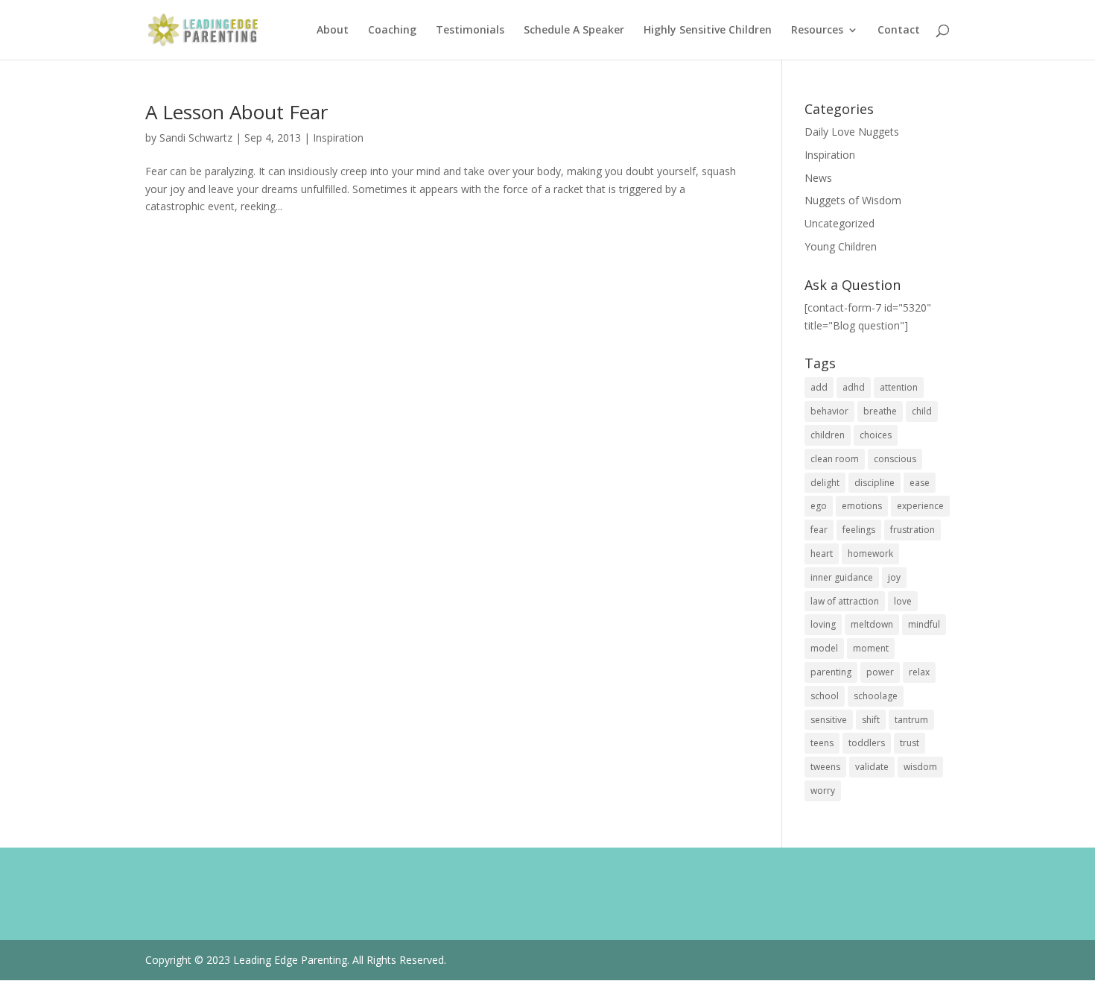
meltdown (872, 624)
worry (822, 790)
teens (822, 742)
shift (871, 719)
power (880, 672)
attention (899, 387)
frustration (912, 529)
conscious (895, 458)
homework (870, 553)
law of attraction (844, 601)
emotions (862, 505)
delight (825, 482)
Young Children (840, 246)
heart (821, 553)
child (922, 411)
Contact (898, 31)
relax (919, 672)
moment (871, 648)
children (827, 435)
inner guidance (841, 577)
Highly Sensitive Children (708, 31)
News (818, 178)
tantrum (911, 719)
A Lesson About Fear (236, 111)
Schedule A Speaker (574, 31)
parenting (830, 672)
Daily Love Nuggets (851, 131)
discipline (874, 482)
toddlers (866, 742)
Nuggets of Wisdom (852, 200)
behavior (829, 411)
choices (876, 435)
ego (818, 505)
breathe (880, 411)
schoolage (876, 696)
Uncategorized (839, 223)
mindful (924, 624)
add (819, 387)
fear (819, 529)
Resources (817, 31)
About (333, 31)
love (903, 601)
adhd (853, 387)
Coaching (392, 31)
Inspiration (338, 137)
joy (894, 577)
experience (920, 505)
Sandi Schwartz (195, 137)
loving (823, 624)
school (824, 696)
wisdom (920, 766)
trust (909, 742)
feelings (858, 529)
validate (872, 766)
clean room (834, 458)
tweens (825, 766)
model (824, 648)
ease (920, 482)
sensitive (828, 719)
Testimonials (470, 31)
